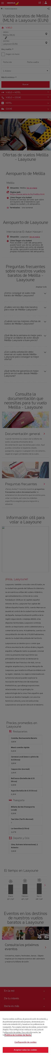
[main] (25, 1033)
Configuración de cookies (25, 1042)
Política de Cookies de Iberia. (18, 1035)
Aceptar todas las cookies (25, 1050)
